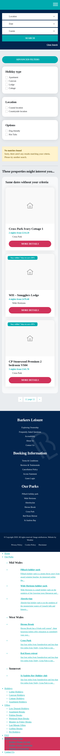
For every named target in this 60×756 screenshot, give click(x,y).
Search (30, 38)
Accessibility (30, 436)
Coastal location (16, 108)
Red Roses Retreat (30, 516)
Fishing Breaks (15, 715)
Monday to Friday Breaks (20, 722)
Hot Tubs (13, 134)
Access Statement (30, 474)
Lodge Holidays (16, 692)
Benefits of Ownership (19, 748)
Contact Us (30, 445)
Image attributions (40, 537)
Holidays (8, 688)
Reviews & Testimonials (30, 465)
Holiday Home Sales (13, 738)
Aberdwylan (30, 503)
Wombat (30, 540)
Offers (7, 705)
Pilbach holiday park (30, 494)
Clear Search (52, 45)
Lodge (12, 84)
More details (30, 244)
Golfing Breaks (15, 728)
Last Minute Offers (17, 725)
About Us (30, 441)
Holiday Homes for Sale (19, 742)
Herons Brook (30, 507)
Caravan (12, 81)
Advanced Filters (28, 59)
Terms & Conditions (30, 461)
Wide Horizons (30, 498)
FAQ (6, 735)
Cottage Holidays (16, 698)
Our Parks (8, 557)
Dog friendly (14, 131)
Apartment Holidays (18, 702)
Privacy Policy (16, 545)
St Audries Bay (30, 520)
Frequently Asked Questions (30, 432)
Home (7, 553)
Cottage (12, 88)
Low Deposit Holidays (19, 708)
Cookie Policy (30, 545)
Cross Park (30, 511)
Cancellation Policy (30, 469)
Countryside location (18, 111)
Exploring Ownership (30, 427)
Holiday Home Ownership (20, 745)
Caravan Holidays (17, 695)
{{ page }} (30, 399)
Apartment (13, 77)
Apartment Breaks (17, 712)
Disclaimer (43, 545)
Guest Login (30, 478)
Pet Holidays (14, 732)
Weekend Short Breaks (19, 718)
